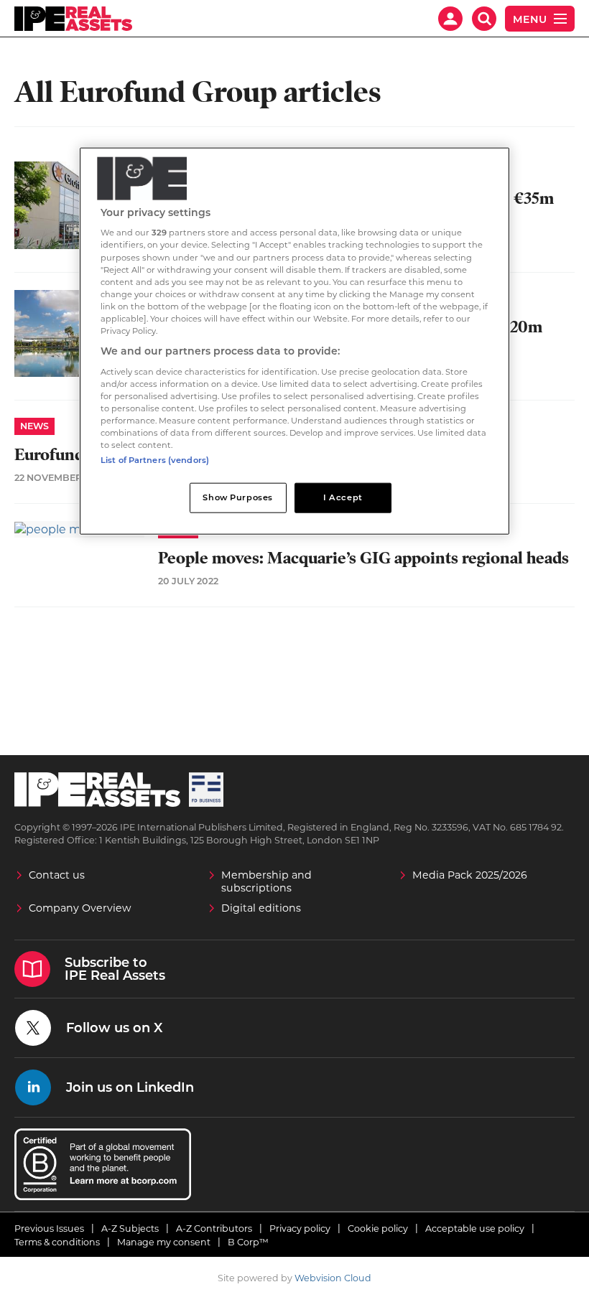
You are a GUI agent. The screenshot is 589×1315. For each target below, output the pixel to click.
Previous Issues (49, 1228)
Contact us (57, 875)
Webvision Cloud (332, 1278)
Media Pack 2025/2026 (469, 875)
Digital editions (261, 908)
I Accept (343, 497)
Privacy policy (299, 1228)
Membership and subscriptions (266, 881)
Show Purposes (237, 497)
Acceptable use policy (474, 1228)
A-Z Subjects (130, 1228)
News (34, 426)
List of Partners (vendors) (155, 460)
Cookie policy (378, 1228)
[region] (294, 340)
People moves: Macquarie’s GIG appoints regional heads (363, 558)
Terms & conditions (57, 1242)
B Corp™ (248, 1242)
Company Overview (80, 908)
